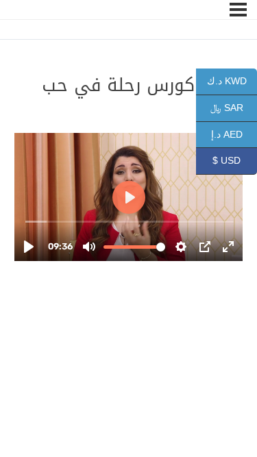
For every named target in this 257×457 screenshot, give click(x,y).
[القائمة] (238, 9)
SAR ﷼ (233, 107)
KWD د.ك (232, 80)
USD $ (234, 160)
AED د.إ (234, 133)
